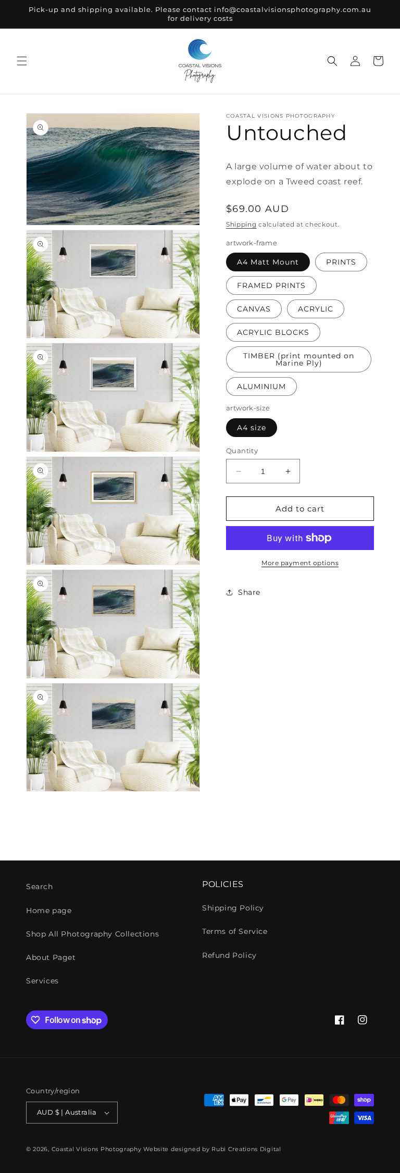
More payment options (300, 563)
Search (39, 886)
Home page (48, 910)
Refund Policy (229, 955)
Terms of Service (235, 931)
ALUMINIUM (261, 386)
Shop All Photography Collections (92, 934)
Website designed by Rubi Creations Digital (212, 1149)
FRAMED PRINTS (271, 285)
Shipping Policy (233, 908)
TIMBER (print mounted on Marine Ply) (298, 359)
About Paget (51, 957)
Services (42, 980)
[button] (21, 60)
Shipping (241, 224)
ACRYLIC (315, 309)
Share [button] (249, 592)
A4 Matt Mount (268, 262)
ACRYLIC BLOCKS (273, 332)
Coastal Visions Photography (97, 1149)
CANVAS (254, 309)
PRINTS (341, 262)
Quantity (242, 450)
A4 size (251, 427)
